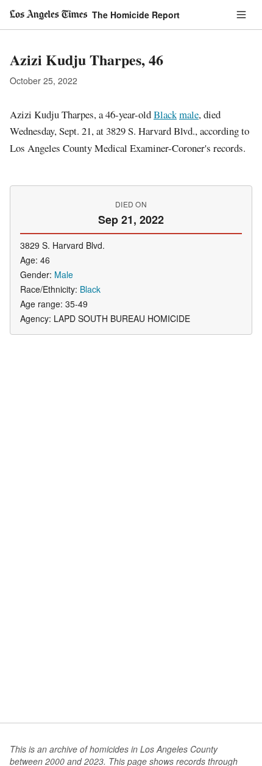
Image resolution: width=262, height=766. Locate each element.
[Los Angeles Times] (48, 15)
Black (165, 114)
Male (63, 274)
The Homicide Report (136, 15)
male (189, 114)
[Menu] (241, 15)
